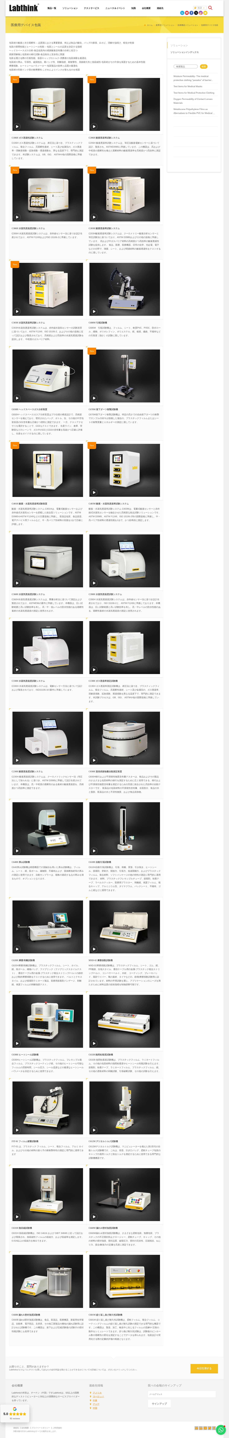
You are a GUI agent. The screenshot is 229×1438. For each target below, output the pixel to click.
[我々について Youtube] (205, 1428)
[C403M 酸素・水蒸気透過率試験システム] (94, 495)
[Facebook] (214, 1428)
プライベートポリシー (40, 1428)
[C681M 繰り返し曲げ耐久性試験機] (94, 1306)
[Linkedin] (201, 1428)
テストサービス (91, 8)
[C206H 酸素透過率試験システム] (94, 129)
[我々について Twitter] (209, 1428)
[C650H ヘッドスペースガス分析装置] (17, 400)
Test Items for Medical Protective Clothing (194, 93)
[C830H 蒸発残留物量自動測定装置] (94, 762)
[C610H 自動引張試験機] (94, 853)
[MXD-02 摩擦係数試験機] (94, 951)
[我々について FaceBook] (214, 1428)
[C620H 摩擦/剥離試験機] (17, 951)
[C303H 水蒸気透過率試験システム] (17, 314)
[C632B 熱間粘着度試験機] (94, 1046)
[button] (221, 1430)
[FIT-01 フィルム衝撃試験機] (17, 1132)
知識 (133, 8)
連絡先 (160, 8)
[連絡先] (196, 1428)
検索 (204, 66)
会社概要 (146, 8)
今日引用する (204, 1368)
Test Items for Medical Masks (188, 86)
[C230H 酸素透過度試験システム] (17, 762)
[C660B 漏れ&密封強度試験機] (17, 1306)
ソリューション (70, 8)
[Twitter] (209, 1428)
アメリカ (97, 1392)
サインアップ (159, 1403)
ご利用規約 (57, 1428)
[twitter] (196, 13)
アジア (96, 1404)
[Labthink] (24, 11)
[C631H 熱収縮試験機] (17, 1219)
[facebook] (191, 13)
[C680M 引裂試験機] (94, 314)
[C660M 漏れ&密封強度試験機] (94, 1219)
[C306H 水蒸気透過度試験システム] (17, 219)
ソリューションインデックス (184, 52)
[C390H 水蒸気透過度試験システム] (94, 585)
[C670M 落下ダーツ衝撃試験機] (94, 400)
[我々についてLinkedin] (201, 1428)
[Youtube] (205, 1428)
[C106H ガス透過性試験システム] (17, 129)
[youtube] (187, 13)
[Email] (205, 13)
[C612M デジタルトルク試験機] (94, 1132)
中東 (95, 1400)
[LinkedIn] (182, 13)
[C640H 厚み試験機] (17, 853)
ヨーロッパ (98, 1396)
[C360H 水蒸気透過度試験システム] (17, 585)
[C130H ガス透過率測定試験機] (94, 672)
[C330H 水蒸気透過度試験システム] (17, 672)
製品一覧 (52, 8)
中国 (95, 1408)
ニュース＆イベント (115, 8)
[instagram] (201, 13)
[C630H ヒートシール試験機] (17, 1046)
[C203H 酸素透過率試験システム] (94, 219)
